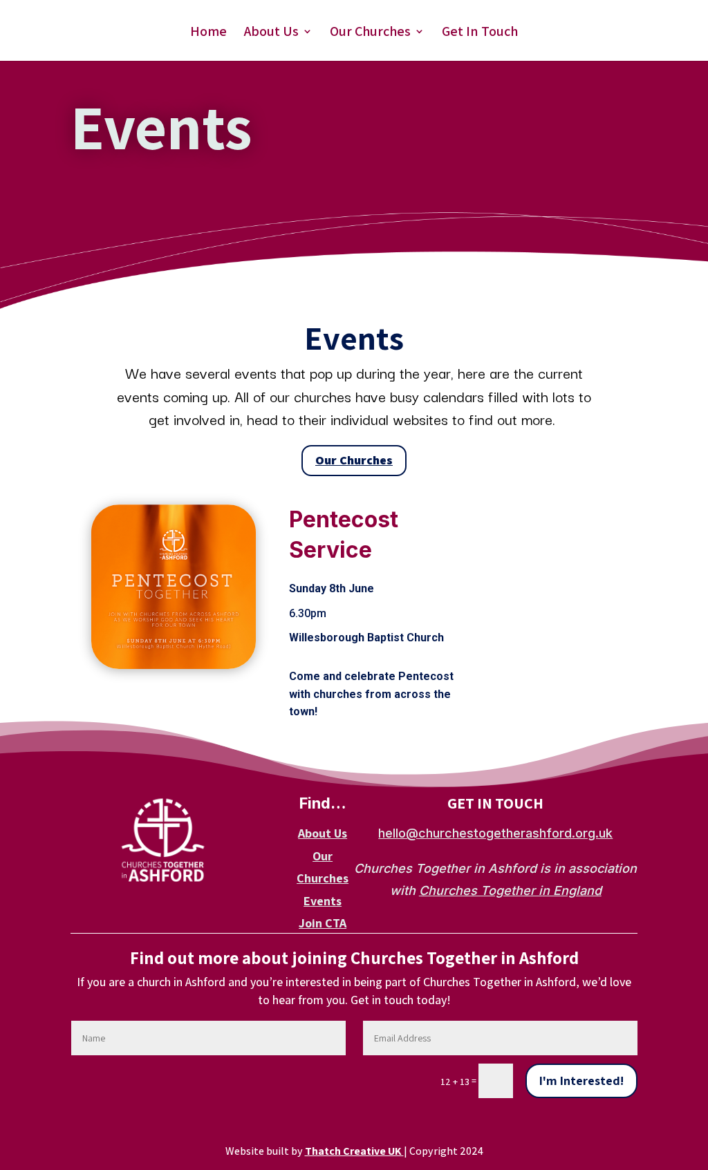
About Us (271, 33)
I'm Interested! (581, 1080)
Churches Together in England (510, 890)
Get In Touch (480, 33)
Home (208, 33)
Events (323, 901)
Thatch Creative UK (354, 1151)
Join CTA (322, 923)
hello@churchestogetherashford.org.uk (495, 833)
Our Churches (370, 33)
